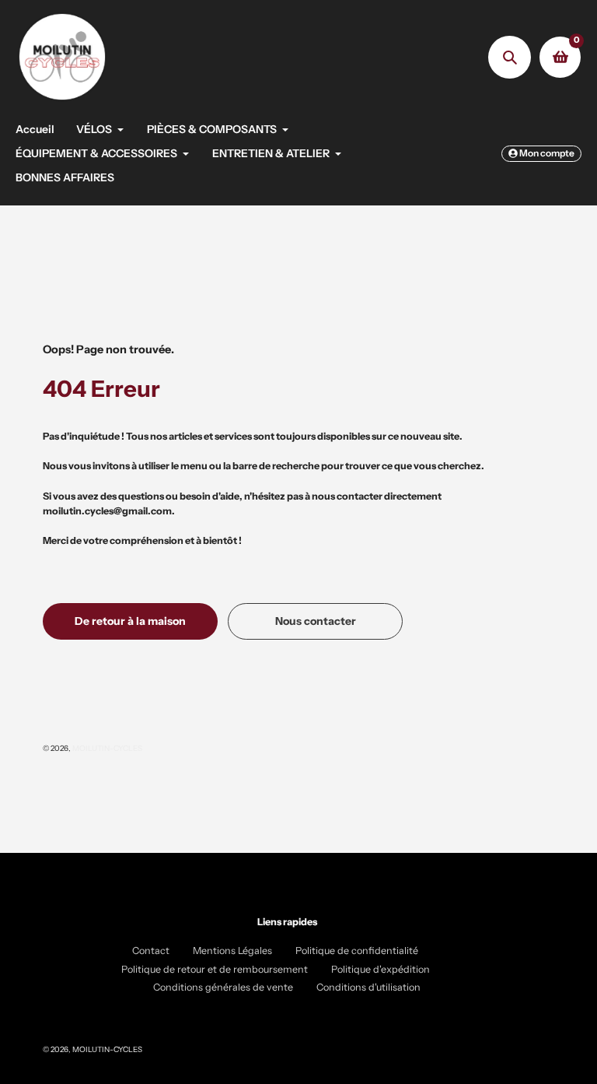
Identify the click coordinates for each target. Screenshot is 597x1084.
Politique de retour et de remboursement (214, 969)
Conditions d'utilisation (368, 987)
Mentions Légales (232, 950)
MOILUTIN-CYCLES (107, 747)
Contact (150, 950)
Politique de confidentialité (356, 950)
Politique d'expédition (380, 969)
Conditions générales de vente (223, 987)
